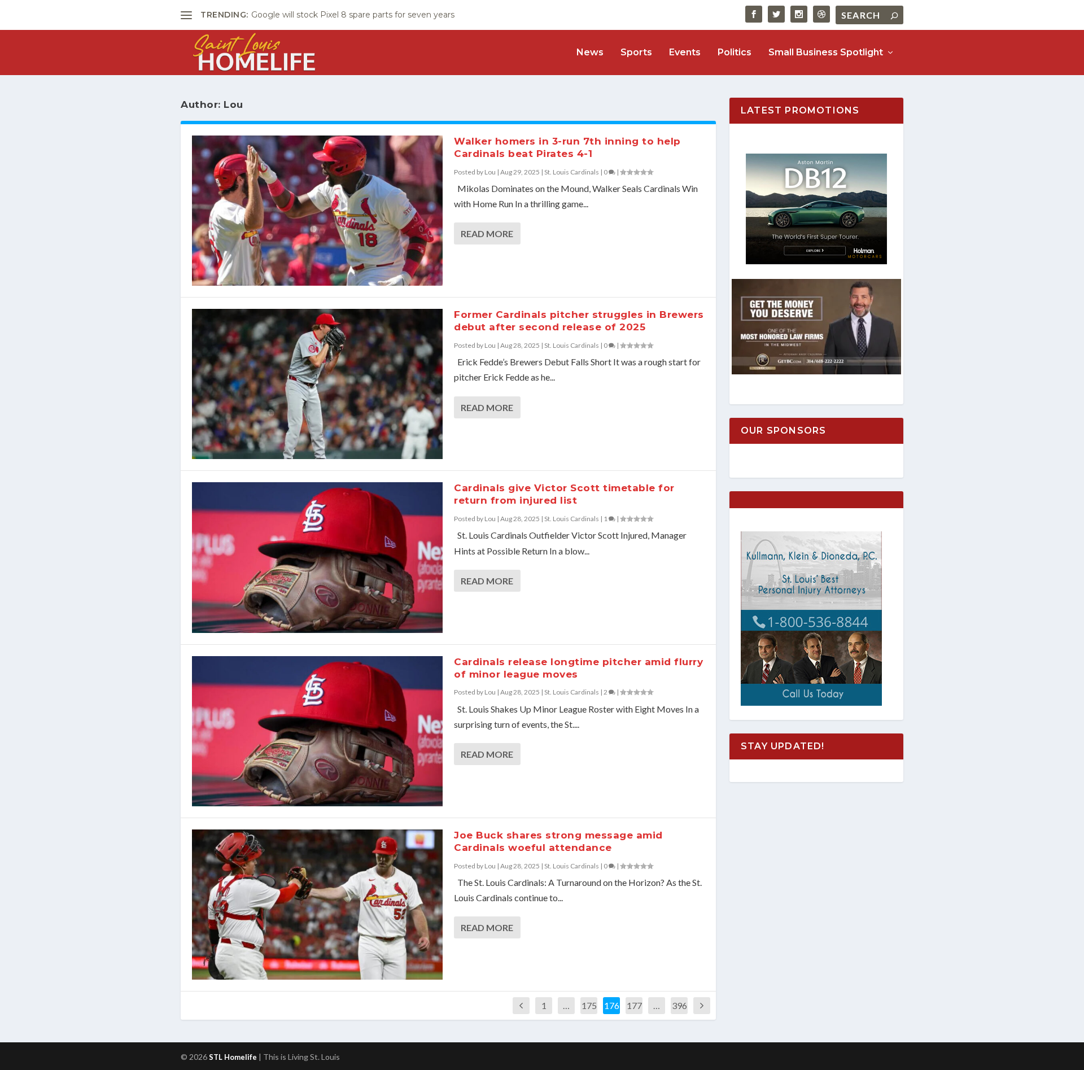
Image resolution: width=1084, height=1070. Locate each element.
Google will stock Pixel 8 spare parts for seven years (352, 15)
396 (679, 1005)
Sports (636, 53)
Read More (487, 233)
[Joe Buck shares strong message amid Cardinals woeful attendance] (317, 904)
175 (589, 1005)
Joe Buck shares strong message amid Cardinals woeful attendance (558, 841)
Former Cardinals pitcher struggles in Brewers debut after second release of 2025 (579, 321)
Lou (490, 172)
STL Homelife (233, 1057)
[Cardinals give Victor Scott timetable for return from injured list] (317, 557)
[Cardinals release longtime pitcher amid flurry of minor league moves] (317, 731)
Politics (734, 53)
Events (685, 53)
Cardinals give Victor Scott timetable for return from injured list (564, 494)
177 (634, 1005)
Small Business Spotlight (825, 53)
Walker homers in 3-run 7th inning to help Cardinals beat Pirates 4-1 (567, 147)
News (590, 53)
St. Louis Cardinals (571, 172)
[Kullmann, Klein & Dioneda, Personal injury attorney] (811, 702)
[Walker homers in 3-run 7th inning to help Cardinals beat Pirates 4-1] (317, 211)
